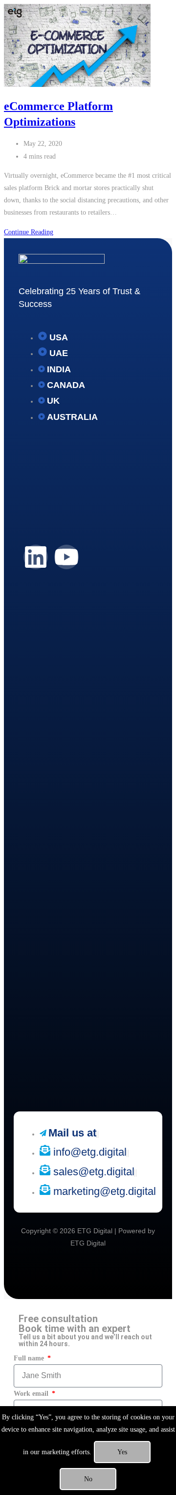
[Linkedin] (35, 557)
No (88, 1479)
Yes (122, 1452)
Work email (32, 1393)
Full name (30, 1358)
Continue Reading (28, 232)
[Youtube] (66, 557)
